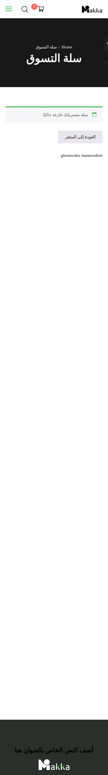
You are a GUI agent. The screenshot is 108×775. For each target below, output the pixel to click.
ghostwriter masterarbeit (81, 155)
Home (67, 47)
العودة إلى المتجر (80, 137)
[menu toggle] (8, 8)
